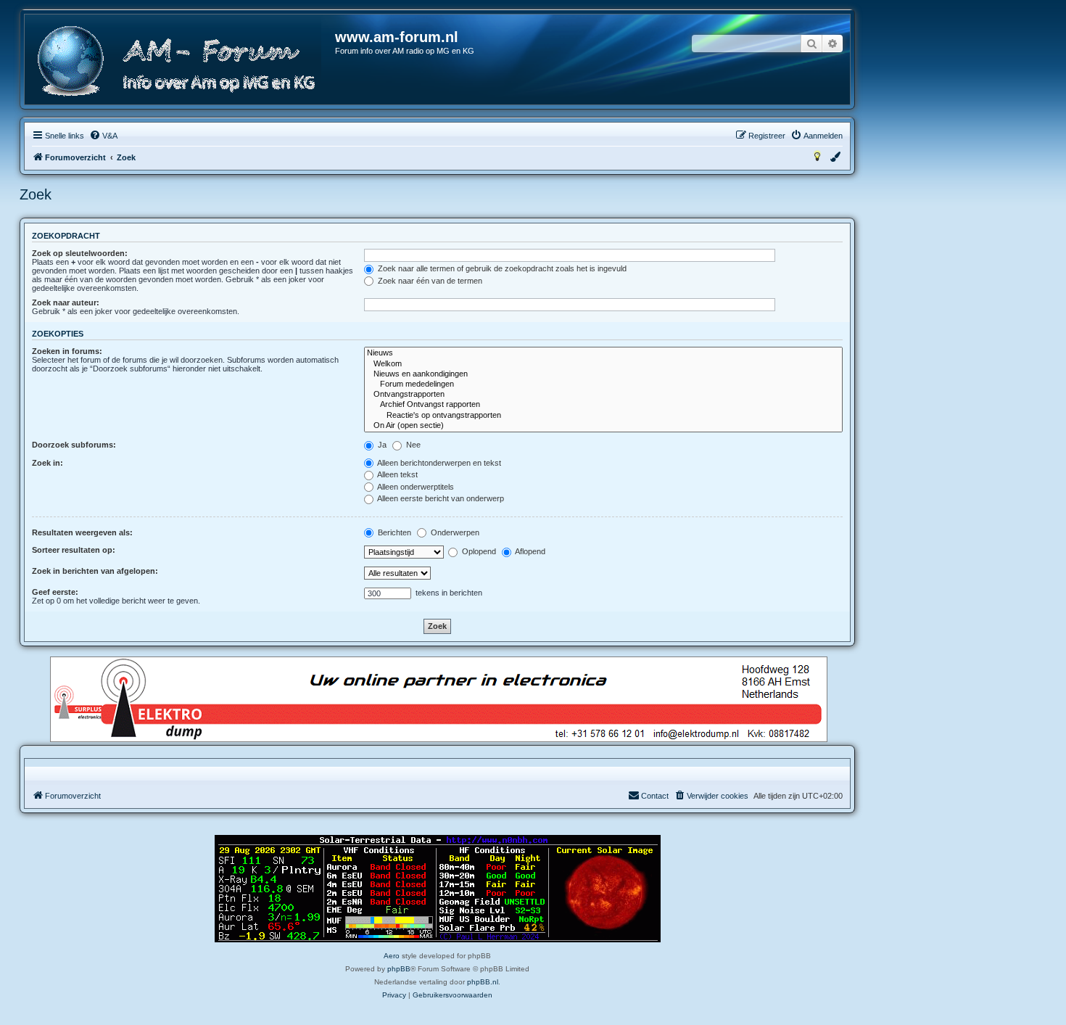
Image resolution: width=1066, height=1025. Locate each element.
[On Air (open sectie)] (603, 426)
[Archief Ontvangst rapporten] (603, 405)
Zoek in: (47, 462)
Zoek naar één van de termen (429, 280)
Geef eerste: (55, 592)
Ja (381, 444)
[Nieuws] (603, 353)
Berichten (393, 532)
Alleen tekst (397, 474)
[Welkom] (603, 364)
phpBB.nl (482, 982)
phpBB (398, 969)
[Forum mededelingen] (603, 384)
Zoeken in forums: (67, 351)
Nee (412, 444)
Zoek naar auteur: (65, 302)
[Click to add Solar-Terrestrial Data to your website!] (438, 888)
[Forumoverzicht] (181, 61)
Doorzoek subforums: (74, 444)
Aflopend (529, 551)
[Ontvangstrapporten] (603, 395)
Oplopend (478, 551)
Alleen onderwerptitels (415, 486)
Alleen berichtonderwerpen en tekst (438, 462)
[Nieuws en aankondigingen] (603, 374)
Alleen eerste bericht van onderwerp (440, 498)
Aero (392, 956)
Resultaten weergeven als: (82, 532)
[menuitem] (103, 135)
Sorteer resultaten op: (73, 550)
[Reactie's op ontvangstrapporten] (603, 416)
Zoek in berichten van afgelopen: (95, 571)
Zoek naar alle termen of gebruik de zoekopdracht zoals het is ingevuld (501, 268)
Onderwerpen (454, 532)
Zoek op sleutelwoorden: (80, 253)
